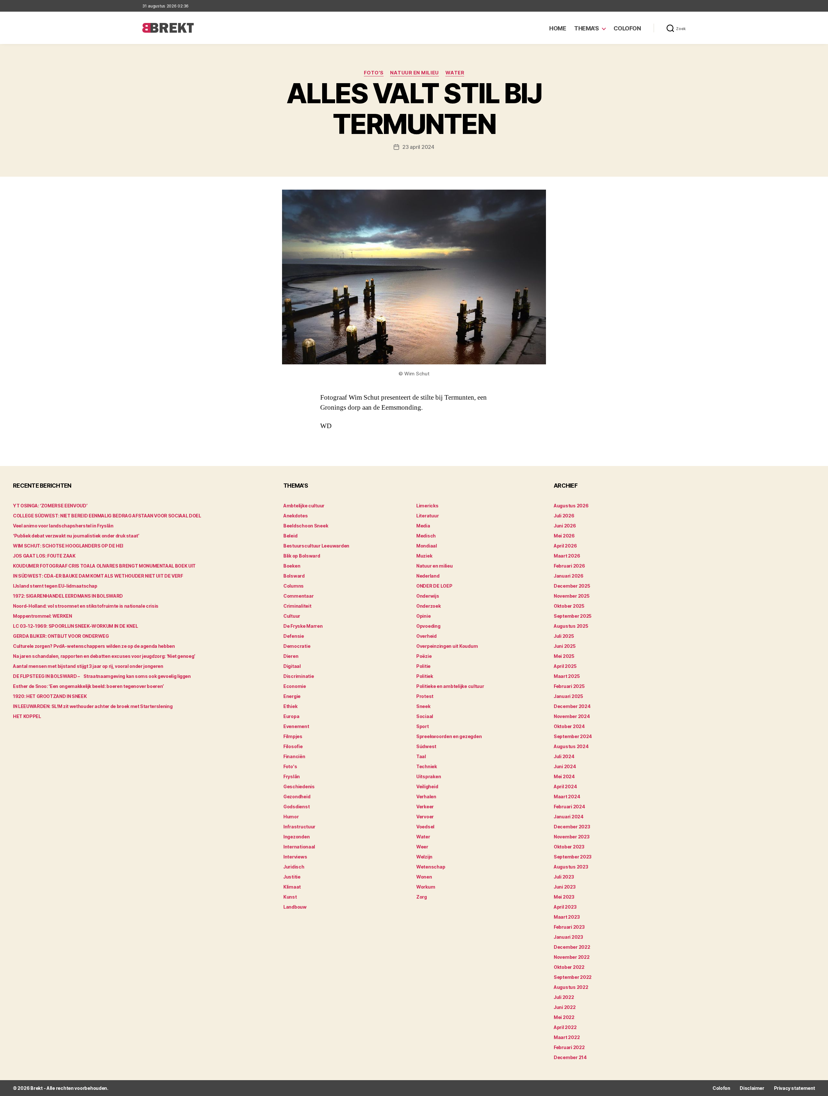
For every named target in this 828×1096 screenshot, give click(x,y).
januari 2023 (568, 937)
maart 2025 (567, 676)
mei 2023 (564, 897)
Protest (424, 696)
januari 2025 (568, 696)
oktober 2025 (569, 606)
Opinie (423, 616)
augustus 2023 (571, 866)
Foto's (374, 73)
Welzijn (424, 856)
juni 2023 (565, 887)
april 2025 (565, 666)
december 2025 (572, 586)
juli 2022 (564, 997)
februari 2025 (569, 686)
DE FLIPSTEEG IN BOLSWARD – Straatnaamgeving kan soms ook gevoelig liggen (102, 676)
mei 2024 (564, 776)
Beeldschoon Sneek (305, 525)
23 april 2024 (418, 147)
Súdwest (426, 746)
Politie (423, 666)
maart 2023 (567, 917)
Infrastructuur (299, 826)
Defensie (293, 636)
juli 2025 (564, 636)
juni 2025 (565, 646)
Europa (291, 716)
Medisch (426, 535)
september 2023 (573, 856)
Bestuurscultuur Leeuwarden (316, 545)
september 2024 (573, 736)
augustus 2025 (571, 626)
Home (557, 28)
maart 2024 (567, 796)
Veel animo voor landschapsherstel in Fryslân (63, 525)
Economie (294, 686)
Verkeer (425, 806)
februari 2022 (569, 1047)
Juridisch (293, 866)
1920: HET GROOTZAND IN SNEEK (50, 696)
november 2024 (572, 716)
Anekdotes (295, 515)
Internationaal (299, 846)
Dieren (290, 656)
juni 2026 (565, 525)
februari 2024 (569, 806)
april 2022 (565, 1027)
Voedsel (425, 826)
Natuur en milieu (414, 73)
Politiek (424, 676)
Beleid (290, 535)
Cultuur (291, 616)
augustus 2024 (571, 746)
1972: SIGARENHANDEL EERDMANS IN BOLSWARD (68, 596)
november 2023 (572, 836)
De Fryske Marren (303, 626)
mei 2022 (564, 1017)
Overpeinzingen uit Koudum (447, 646)
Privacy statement (794, 1088)
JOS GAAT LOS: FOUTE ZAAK (44, 556)
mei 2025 (564, 656)
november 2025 (572, 596)
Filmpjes (292, 736)
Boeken (291, 566)
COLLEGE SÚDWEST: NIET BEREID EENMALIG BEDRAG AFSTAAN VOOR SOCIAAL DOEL (107, 515)
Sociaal (424, 716)
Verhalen (426, 796)
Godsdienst (296, 806)
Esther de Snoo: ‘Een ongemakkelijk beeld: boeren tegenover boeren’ (88, 686)
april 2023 (565, 907)
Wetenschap (430, 866)
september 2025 (573, 616)
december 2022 (572, 947)
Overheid (426, 636)
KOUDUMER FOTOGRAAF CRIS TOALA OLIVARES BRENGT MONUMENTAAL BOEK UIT (104, 566)
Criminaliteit (297, 606)
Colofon (627, 28)
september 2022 (573, 977)
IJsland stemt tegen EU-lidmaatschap (55, 586)
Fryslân (291, 776)
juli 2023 (564, 877)
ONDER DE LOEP (434, 586)
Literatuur (427, 515)
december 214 (570, 1057)
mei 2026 (564, 535)
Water (454, 73)
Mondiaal (426, 545)
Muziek (424, 556)
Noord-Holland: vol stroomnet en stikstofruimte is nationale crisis (85, 606)
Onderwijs (427, 596)
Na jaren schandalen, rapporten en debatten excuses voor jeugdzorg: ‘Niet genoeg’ (104, 656)
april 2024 (565, 786)
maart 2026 (567, 556)
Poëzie (423, 656)
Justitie (291, 877)
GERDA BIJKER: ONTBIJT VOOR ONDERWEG (61, 636)
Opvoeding (428, 626)
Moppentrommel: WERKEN (42, 616)
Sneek (423, 706)
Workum (425, 887)
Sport (422, 726)
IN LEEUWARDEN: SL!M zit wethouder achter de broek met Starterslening (92, 706)
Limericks (427, 505)
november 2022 (572, 957)
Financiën (294, 756)
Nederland (428, 576)
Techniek (426, 766)
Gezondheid (296, 796)
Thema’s (586, 28)
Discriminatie (298, 676)
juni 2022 (565, 1007)
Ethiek (290, 706)
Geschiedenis (299, 786)
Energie (291, 696)
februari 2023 (569, 927)
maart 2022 (567, 1037)
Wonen (424, 877)
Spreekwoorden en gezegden (449, 736)
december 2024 (572, 706)
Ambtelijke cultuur (303, 505)
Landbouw (295, 907)
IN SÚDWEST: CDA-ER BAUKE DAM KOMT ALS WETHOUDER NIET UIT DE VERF (98, 576)
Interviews (295, 856)
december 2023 (572, 826)
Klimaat (292, 887)
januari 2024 (568, 816)
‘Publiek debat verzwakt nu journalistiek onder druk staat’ (76, 535)
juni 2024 (565, 766)
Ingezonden (296, 836)
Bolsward (294, 576)
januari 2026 (568, 576)
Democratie (296, 646)
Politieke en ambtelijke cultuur (450, 686)
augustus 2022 (571, 987)
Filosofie (293, 746)
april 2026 (565, 545)
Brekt (36, 1088)
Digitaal (292, 666)
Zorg (421, 897)
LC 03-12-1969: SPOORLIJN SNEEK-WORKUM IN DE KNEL (75, 626)
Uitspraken (428, 776)
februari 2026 (569, 566)
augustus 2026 (571, 505)
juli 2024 (564, 756)
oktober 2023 (569, 846)
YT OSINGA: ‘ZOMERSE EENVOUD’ (50, 505)
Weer (422, 846)
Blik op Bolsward (301, 556)
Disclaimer (752, 1088)
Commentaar (298, 596)
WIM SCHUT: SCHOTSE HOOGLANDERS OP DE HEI (68, 545)
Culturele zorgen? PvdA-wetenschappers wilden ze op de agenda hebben (94, 646)
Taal (421, 756)
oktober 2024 (569, 726)
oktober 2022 (569, 967)
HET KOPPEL (27, 716)
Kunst (290, 897)
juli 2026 (564, 515)
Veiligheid (427, 786)
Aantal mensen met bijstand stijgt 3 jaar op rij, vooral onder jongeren (88, 666)
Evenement (296, 726)
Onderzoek (428, 606)
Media (423, 525)
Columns (293, 586)
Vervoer (425, 816)
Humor (291, 816)
